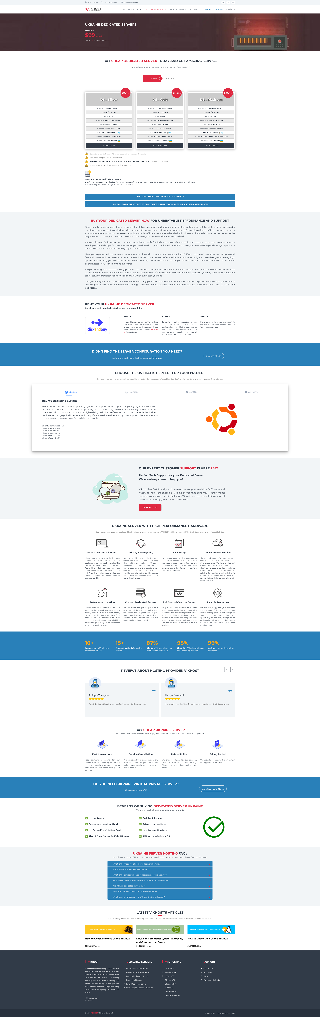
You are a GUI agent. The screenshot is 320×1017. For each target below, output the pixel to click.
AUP (233, 1013)
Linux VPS (169, 968)
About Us (208, 972)
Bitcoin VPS (170, 980)
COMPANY (195, 9)
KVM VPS (169, 988)
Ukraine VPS (170, 984)
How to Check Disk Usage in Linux (208, 938)
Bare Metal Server (134, 980)
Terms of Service (223, 1013)
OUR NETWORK (177, 9)
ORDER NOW (109, 145)
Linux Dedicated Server (136, 984)
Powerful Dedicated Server (138, 972)
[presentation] (226, 669)
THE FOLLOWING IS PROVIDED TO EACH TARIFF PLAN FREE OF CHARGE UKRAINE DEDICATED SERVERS (160, 204)
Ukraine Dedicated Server (137, 968)
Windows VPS (171, 972)
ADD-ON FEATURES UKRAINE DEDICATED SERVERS (160, 197)
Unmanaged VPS (172, 995)
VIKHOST (88, 41)
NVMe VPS (169, 976)
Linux (97, 946)
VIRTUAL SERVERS (131, 9)
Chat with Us (150, 507)
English (229, 9)
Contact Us (213, 356)
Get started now (213, 788)
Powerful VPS (171, 992)
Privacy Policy (210, 1013)
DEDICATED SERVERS (154, 9)
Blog (206, 976)
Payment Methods (212, 980)
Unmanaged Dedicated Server (139, 988)
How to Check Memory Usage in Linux (107, 938)
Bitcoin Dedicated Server (137, 976)
